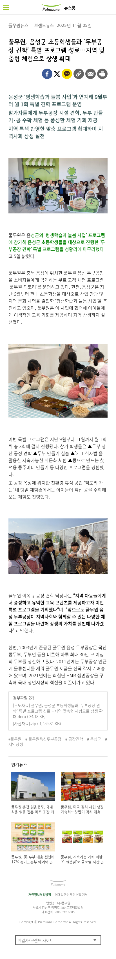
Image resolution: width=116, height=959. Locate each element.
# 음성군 (94, 739)
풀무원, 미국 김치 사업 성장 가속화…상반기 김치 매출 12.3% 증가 (82, 812)
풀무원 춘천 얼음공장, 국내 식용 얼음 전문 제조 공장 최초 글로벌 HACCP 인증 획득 (33, 812)
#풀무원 (14, 739)
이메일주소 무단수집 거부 (71, 894)
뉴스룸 (69, 8)
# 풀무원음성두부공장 (43, 739)
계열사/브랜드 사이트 (35, 940)
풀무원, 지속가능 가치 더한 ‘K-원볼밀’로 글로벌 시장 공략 (82, 862)
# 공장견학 (74, 739)
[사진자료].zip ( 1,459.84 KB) (37, 723)
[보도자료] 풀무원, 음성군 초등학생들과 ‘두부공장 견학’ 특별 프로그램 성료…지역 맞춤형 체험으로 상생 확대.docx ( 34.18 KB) (58, 710)
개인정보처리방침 (39, 894)
